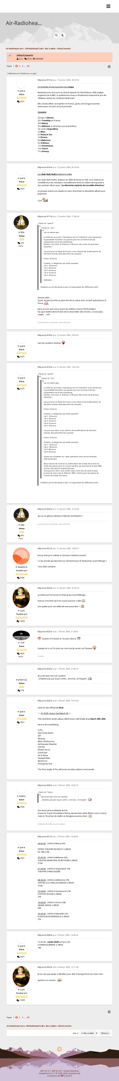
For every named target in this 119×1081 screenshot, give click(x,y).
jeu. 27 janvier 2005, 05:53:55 (58, 80)
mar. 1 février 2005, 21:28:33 (58, 631)
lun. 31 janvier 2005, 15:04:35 (58, 509)
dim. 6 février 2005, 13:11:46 (58, 967)
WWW (20, 246)
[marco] (22, 679)
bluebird (22, 566)
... (25, 66)
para (21, 58)
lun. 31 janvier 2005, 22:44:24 (58, 588)
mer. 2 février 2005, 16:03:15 (58, 785)
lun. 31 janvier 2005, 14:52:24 (58, 367)
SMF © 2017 (57, 1071)
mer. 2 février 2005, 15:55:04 (58, 700)
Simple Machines (71, 1071)
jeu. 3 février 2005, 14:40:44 (58, 935)
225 (28, 66)
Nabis (22, 796)
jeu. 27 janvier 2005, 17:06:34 (58, 216)
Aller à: (76, 1033)
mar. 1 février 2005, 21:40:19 (58, 669)
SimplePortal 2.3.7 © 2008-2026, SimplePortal (59, 1073)
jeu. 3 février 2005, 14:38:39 (58, 836)
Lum (22, 610)
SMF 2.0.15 (45, 1071)
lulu (22, 232)
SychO (69, 1076)
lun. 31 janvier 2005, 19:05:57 (58, 548)
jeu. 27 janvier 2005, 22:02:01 (58, 335)
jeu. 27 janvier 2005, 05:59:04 (58, 167)
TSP (22, 642)
